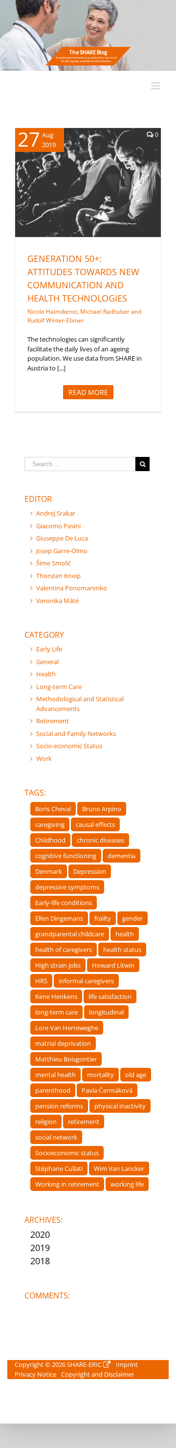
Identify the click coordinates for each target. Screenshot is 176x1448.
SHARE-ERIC (84, 1364)
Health (100, 200)
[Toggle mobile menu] (156, 86)
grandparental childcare (69, 933)
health (124, 933)
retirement (83, 1121)
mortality (100, 1074)
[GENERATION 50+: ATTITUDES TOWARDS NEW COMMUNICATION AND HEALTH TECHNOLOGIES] (88, 183)
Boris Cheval (53, 808)
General (77, 200)
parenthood (52, 1090)
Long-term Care (59, 686)
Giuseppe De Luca (62, 538)
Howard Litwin (113, 965)
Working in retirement (67, 1184)
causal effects (95, 824)
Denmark (48, 871)
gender (132, 918)
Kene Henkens (56, 996)
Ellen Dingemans (59, 918)
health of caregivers (63, 949)
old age (135, 1074)
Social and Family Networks (76, 733)
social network (56, 1137)
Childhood (50, 840)
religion (46, 1121)
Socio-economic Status (69, 745)
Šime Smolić (53, 563)
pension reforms (59, 1106)
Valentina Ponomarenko (71, 588)
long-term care (56, 1012)
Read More (88, 392)
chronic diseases (100, 840)
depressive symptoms (67, 887)
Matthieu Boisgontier (66, 1059)
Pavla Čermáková (107, 1090)
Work (44, 758)
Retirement (52, 720)
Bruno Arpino (101, 808)
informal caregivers (86, 980)
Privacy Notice (35, 1374)
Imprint (127, 1364)
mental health (55, 1074)
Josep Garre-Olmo (62, 550)
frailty (102, 918)
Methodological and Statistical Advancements (80, 703)
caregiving (50, 824)
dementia (121, 855)
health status (122, 949)
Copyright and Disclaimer (97, 1374)
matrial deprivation (63, 1043)
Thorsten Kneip (58, 575)
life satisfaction (110, 996)
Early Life (49, 649)
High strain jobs (58, 965)
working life (127, 1184)
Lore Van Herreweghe (66, 1027)
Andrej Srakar (55, 513)
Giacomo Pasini (58, 525)
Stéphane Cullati (59, 1168)
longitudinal (106, 1012)
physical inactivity (120, 1106)
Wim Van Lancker (119, 1168)
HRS (41, 980)
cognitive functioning (65, 855)
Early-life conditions (63, 902)
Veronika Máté (57, 600)
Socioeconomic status (67, 1152)
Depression (89, 871)
